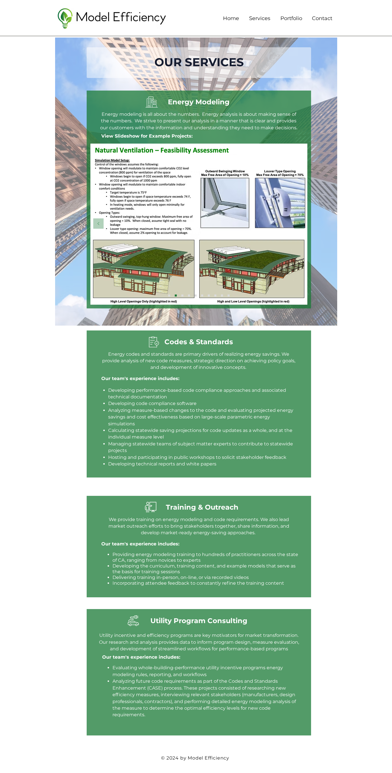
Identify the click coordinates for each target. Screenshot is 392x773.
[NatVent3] (182, 295)
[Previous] (98, 224)
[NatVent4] (189, 295)
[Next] (299, 224)
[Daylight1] (196, 295)
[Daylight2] (202, 295)
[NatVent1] (169, 295)
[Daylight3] (209, 295)
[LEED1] (229, 295)
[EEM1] (215, 295)
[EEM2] (222, 295)
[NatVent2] (176, 295)
